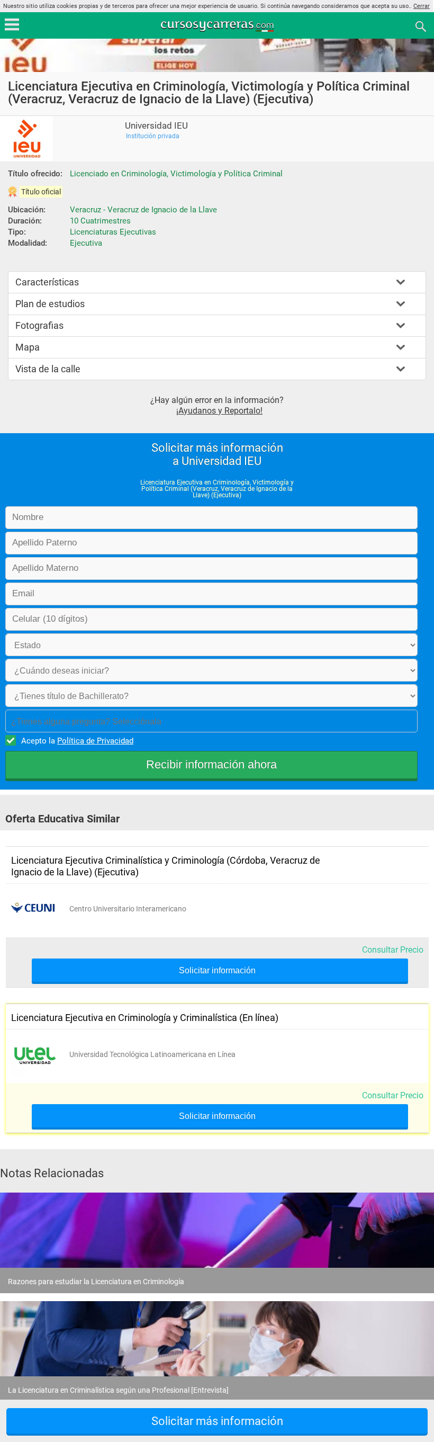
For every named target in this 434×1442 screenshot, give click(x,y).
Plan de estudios (50, 303)
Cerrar (421, 6)
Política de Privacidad (95, 741)
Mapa (27, 347)
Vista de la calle (47, 368)
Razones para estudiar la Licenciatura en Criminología (96, 1281)
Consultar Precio (392, 950)
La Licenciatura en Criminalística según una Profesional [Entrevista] (118, 1390)
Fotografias (39, 325)
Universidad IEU (156, 125)
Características (47, 282)
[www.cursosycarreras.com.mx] (218, 26)
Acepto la (77, 741)
